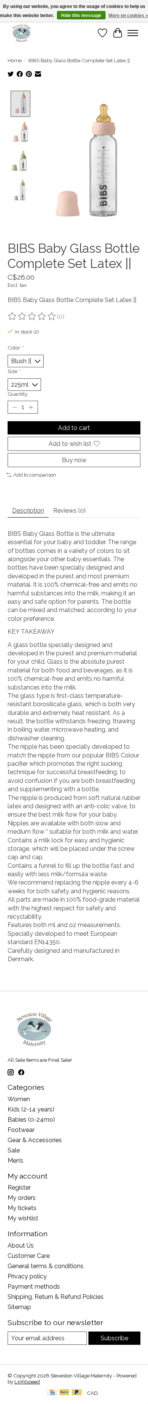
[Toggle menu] (132, 33)
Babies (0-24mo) (31, 1119)
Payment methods (34, 1286)
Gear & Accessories (35, 1140)
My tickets (22, 1208)
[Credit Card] (52, 1392)
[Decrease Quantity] (15, 407)
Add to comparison (34, 475)
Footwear (21, 1129)
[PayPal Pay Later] (77, 1392)
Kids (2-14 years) (31, 1109)
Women (19, 1099)
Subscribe (114, 1338)
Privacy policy (27, 1276)
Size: (14, 371)
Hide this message (81, 15)
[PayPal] (64, 1392)
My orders (22, 1197)
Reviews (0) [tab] (69, 510)
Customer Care (29, 1255)
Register (19, 1187)
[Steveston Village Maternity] (22, 33)
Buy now (74, 460)
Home (15, 60)
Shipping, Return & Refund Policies (56, 1296)
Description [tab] (28, 510)
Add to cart (74, 427)
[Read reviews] (32, 316)
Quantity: (18, 394)
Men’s (15, 1160)
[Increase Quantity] (31, 407)
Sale (14, 1150)
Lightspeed (27, 1382)
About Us (21, 1245)
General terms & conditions (45, 1266)
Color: (16, 348)
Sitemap (19, 1307)
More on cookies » (128, 15)
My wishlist (23, 1218)
